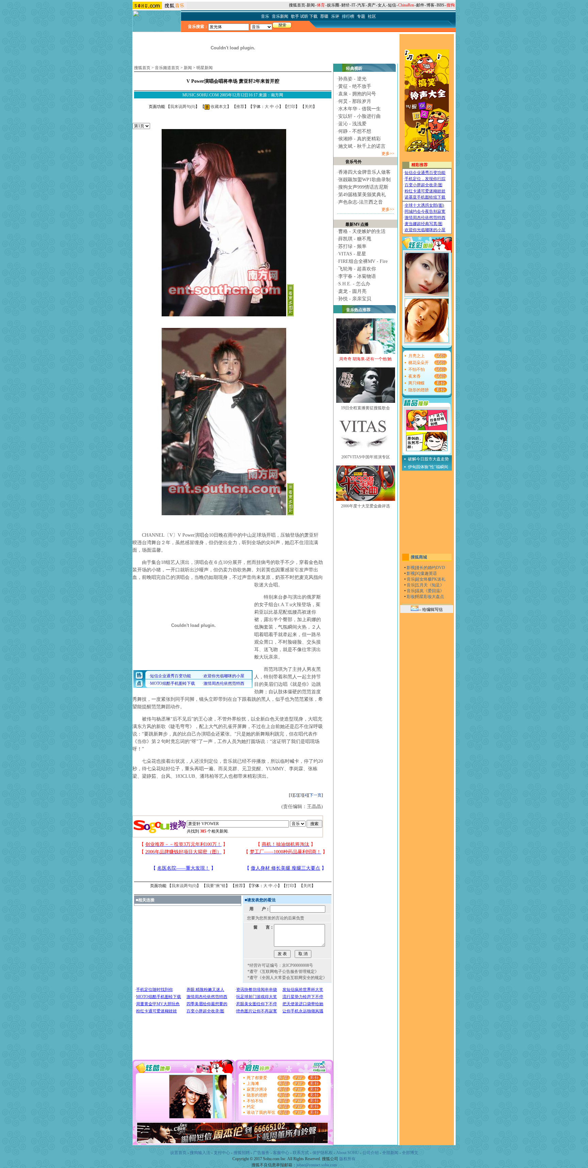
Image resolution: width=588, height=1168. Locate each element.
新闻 (311, 5)
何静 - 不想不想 (354, 131)
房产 (372, 5)
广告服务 (261, 1152)
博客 (430, 5)
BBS (440, 5)
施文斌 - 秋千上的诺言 (362, 146)
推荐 (240, 106)
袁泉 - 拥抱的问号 (357, 93)
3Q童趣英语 (426, 573)
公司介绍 (370, 1152)
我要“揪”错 (216, 885)
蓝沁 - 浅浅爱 (352, 123)
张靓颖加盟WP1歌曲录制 (364, 179)
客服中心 (281, 1152)
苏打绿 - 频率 (352, 246)
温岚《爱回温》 (429, 590)
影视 (411, 567)
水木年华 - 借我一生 (359, 108)
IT (353, 5)
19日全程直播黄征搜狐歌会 (365, 408)
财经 (345, 5)
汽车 (361, 5)
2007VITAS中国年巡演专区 (365, 457)
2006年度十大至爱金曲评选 (365, 506)
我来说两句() (182, 106)
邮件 (420, 5)
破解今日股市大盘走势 (428, 459)
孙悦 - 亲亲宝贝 (354, 298)
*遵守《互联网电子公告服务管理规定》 (283, 971)
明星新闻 (204, 67)
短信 (392, 5)
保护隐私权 (322, 1152)
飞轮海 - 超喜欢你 (357, 268)
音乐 (411, 579)
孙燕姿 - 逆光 (352, 78)
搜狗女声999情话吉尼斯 (363, 187)
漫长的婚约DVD (430, 567)
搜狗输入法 (200, 1152)
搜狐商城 (419, 557)
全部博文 (410, 1152)
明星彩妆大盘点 (429, 596)
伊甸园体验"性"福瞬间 (428, 466)
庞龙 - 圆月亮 (352, 291)
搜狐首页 (297, 5)
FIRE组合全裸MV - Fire (363, 261)
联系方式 (301, 1152)
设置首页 (178, 1152)
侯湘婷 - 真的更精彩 (359, 138)
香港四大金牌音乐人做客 (364, 172)
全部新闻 (390, 1152)
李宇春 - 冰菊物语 (357, 276)
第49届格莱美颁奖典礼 (362, 194)
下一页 (315, 795)
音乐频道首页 (167, 67)
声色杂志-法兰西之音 (360, 202)
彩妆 (411, 596)
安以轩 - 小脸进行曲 (359, 116)
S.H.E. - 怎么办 (354, 283)
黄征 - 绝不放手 (354, 86)
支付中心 (222, 1152)
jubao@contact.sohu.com (316, 1165)
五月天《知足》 (429, 585)
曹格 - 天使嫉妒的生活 (362, 231)
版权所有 (347, 1158)
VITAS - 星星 (352, 253)
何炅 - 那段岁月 (354, 101)
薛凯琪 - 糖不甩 (354, 238)
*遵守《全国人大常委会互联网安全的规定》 (287, 977)
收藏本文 (218, 106)
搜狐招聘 (241, 1152)
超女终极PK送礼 (430, 579)
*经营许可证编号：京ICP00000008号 (280, 965)
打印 (291, 106)
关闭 (309, 106)
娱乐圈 (333, 5)
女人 (382, 5)
